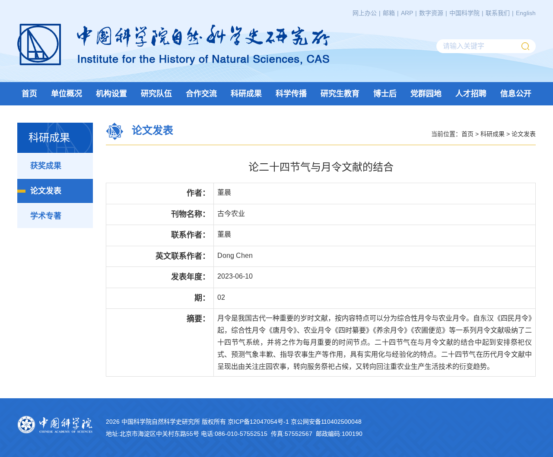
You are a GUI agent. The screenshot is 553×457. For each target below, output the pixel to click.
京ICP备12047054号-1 (258, 421)
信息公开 (515, 93)
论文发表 (45, 191)
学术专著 (45, 216)
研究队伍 (156, 93)
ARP (407, 13)
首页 (29, 93)
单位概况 (66, 93)
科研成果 (246, 93)
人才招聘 (470, 93)
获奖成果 (45, 166)
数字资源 (431, 13)
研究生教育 (340, 93)
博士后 (385, 93)
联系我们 (498, 13)
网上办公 (365, 13)
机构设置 (111, 93)
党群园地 (426, 93)
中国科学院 (464, 13)
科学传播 (291, 93)
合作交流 (201, 93)
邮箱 (389, 13)
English (526, 13)
